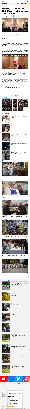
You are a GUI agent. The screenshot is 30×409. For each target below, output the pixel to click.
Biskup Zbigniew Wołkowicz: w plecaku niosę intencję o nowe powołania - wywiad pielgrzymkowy (19, 325)
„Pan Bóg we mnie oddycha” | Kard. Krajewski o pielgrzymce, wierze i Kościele (14, 216)
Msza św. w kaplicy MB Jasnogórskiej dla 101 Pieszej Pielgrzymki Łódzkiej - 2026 (14, 236)
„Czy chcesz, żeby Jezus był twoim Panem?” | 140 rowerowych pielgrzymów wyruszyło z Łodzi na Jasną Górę (19, 346)
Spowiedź (22, 3)
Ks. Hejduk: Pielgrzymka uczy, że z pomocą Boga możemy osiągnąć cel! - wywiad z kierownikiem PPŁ (19, 336)
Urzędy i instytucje (4, 393)
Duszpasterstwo (17, 383)
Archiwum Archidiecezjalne (5, 403)
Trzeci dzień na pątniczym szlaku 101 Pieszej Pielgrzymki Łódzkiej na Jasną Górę (18, 367)
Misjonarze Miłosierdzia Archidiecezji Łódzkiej (7, 392)
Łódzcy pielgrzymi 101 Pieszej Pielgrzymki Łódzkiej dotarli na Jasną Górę (19, 284)
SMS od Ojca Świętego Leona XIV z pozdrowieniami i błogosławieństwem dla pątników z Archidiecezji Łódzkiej (14, 3)
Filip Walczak (26, 408)
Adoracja (26, 3)
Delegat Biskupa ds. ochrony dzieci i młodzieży (7, 397)
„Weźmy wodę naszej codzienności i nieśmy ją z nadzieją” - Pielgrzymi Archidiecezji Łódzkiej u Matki (18, 135)
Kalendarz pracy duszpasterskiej (18, 385)
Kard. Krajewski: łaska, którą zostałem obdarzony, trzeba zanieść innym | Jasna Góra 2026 (14, 197)
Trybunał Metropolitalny (4, 394)
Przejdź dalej (11, 406)
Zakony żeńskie (3, 399)
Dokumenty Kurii (3, 395)
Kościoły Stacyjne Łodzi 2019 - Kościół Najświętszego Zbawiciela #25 (15, 11)
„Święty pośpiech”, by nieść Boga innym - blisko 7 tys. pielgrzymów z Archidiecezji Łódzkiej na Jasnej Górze (19, 144)
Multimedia (17, 389)
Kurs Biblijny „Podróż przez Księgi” (16, 314)
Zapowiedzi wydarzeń (4, 385)
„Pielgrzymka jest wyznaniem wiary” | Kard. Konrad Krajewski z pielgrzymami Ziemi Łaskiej (19, 356)
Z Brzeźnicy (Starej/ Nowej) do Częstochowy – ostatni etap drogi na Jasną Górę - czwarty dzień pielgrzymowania (19, 295)
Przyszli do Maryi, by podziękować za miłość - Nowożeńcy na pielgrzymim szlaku (18, 125)
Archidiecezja (3, 384)
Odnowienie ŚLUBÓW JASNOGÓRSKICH (8, 178)
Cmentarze (3, 406)
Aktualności (3, 383)
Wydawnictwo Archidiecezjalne (5, 405)
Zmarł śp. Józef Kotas (14, 304)
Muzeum (3, 404)
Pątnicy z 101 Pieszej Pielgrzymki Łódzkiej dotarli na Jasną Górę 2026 (13, 274)
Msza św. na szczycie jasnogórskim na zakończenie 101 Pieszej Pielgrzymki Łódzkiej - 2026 (13, 256)
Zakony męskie (3, 398)
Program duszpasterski (17, 384)
